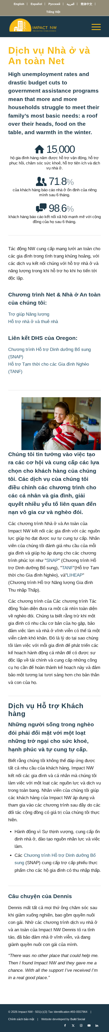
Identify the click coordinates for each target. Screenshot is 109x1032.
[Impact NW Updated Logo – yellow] (45, 26)
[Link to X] (73, 1025)
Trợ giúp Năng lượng (28, 314)
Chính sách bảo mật (21, 1019)
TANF (67, 567)
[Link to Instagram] (81, 1025)
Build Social (77, 1019)
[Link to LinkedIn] (97, 1025)
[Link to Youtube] (89, 1025)
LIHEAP (75, 575)
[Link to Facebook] (65, 1025)
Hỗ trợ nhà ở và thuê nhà (33, 321)
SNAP (52, 560)
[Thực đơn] (93, 26)
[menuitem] (19, 4)
